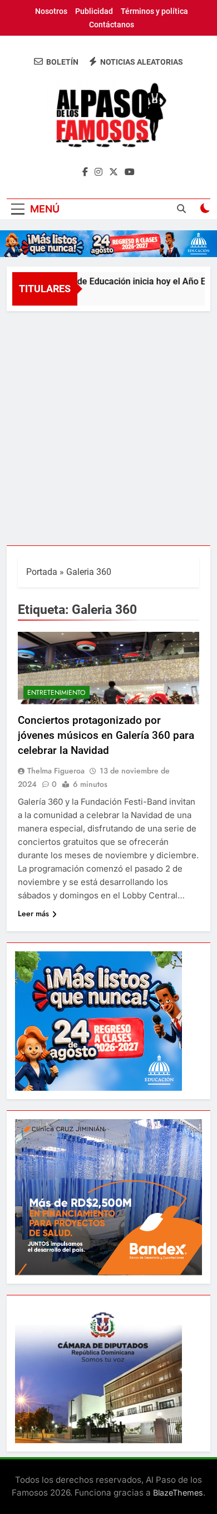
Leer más (33, 913)
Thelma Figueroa (56, 770)
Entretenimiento (56, 693)
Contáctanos (111, 24)
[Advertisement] (108, 425)
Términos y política (154, 11)
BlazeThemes (178, 1492)
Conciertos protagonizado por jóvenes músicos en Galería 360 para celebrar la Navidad (106, 735)
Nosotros (51, 11)
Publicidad (94, 11)
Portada (41, 572)
